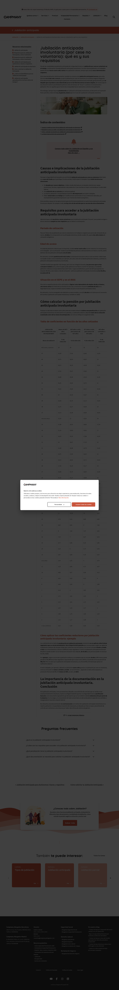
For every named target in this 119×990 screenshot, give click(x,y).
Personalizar (58, 504)
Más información (64, 498)
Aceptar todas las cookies (83, 504)
